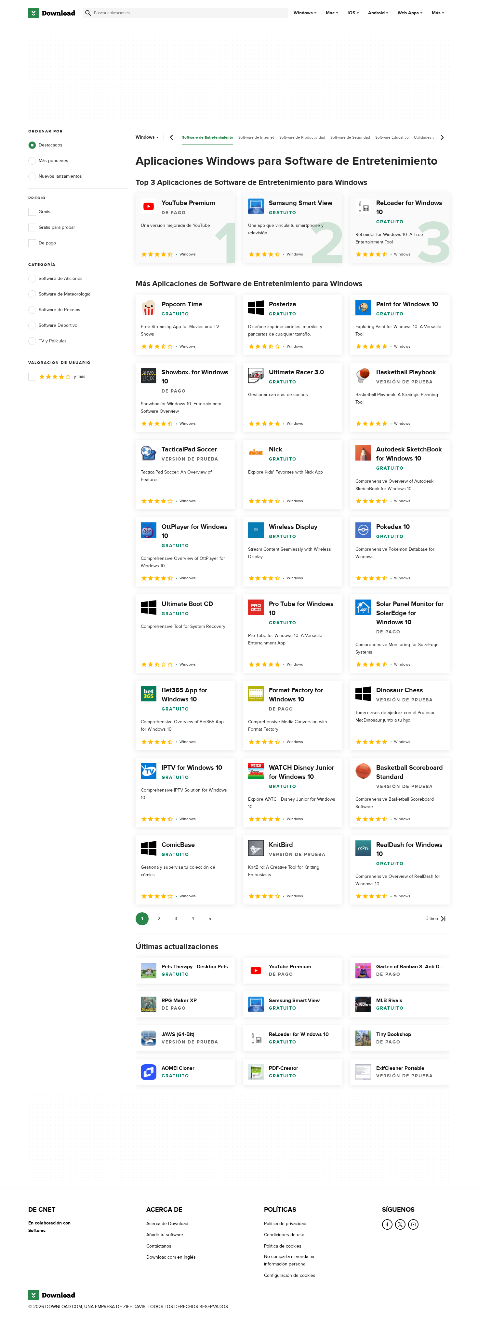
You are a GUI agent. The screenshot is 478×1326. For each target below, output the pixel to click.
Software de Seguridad (350, 137)
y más (80, 376)
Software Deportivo (58, 325)
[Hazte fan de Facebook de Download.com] (387, 1224)
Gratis (44, 211)
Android (376, 13)
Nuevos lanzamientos (60, 176)
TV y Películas (53, 341)
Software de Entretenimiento (207, 137)
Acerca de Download (167, 1223)
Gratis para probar (57, 227)
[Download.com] (51, 13)
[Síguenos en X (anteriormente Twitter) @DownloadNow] (400, 1224)
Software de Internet (256, 137)
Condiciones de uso (284, 1234)
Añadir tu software (164, 1234)
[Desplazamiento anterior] (171, 137)
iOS (351, 13)
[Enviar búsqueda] (88, 13)
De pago (47, 243)
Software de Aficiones (61, 278)
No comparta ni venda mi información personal (289, 1260)
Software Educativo (392, 137)
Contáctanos (158, 1246)
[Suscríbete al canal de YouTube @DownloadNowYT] (413, 1224)
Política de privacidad (285, 1223)
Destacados (50, 145)
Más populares (53, 160)
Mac (330, 13)
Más (436, 13)
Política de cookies (282, 1246)
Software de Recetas (59, 309)
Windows (303, 13)
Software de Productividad (302, 137)
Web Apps (408, 13)
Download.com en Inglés (171, 1257)
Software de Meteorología (64, 294)
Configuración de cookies (289, 1275)
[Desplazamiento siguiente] (442, 137)
